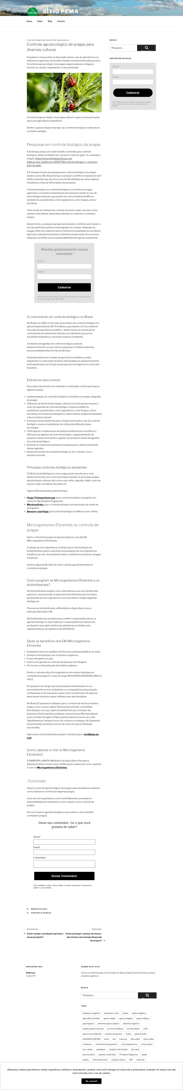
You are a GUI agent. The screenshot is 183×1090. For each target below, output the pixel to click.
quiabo (86, 1059)
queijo (144, 1054)
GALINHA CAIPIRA (91, 1039)
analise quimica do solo (93, 1028)
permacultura (89, 1054)
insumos (123, 1039)
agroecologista (126, 1018)
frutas (128, 1034)
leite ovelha (148, 1039)
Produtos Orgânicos (129, 1054)
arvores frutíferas (115, 1028)
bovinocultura (133, 1028)
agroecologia (109, 1018)
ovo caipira (88, 1049)
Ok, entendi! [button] (91, 1081)
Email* (40, 271)
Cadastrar (64, 287)
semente (141, 1059)
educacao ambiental (92, 1034)
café (145, 1028)
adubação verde (111, 1013)
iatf (114, 1039)
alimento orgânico (131, 1023)
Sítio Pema (61, 11)
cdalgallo (63, 40)
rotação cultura (118, 1059)
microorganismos (129, 1044)
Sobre (40, 21)
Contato (61, 21)
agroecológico (142, 1018)
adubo (125, 1013)
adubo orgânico (139, 1013)
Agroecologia (39, 909)
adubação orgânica (91, 1013)
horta (106, 1039)
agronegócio (88, 1023)
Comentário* (39, 857)
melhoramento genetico (107, 1044)
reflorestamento (100, 1059)
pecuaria (135, 1049)
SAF (131, 1059)
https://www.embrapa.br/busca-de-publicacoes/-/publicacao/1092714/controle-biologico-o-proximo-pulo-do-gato (62, 162)
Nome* (40, 261)
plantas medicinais (107, 1054)
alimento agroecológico (108, 1023)
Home (29, 21)
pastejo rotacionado (118, 1049)
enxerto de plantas (113, 1034)
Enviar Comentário (64, 876)
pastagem (101, 1049)
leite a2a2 (135, 1039)
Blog (50, 21)
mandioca (87, 1044)
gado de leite (140, 1034)
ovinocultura (146, 1044)
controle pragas (41, 913)
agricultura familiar (91, 1018)
